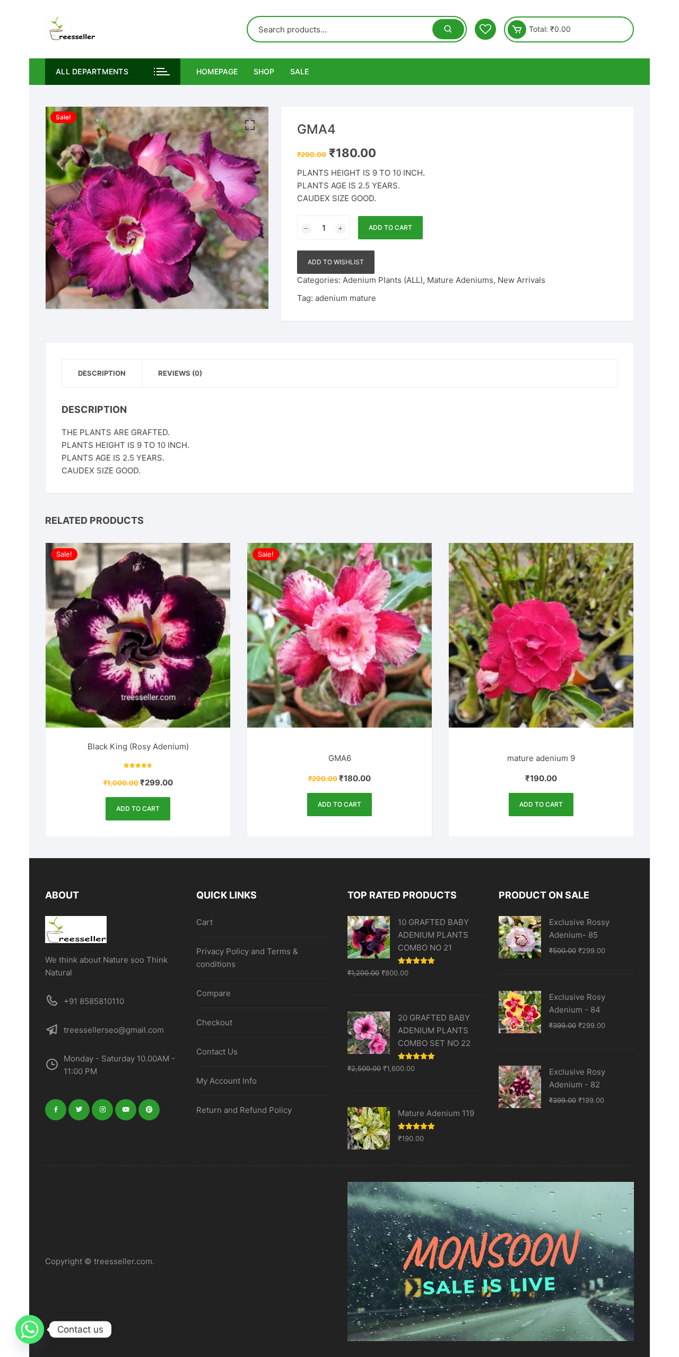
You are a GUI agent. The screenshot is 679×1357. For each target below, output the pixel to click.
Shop (264, 71)
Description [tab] (102, 373)
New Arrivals (521, 280)
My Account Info (226, 1081)
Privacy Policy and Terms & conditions (247, 957)
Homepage (217, 71)
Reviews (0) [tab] (180, 373)
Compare (213, 993)
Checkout (214, 1022)
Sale (299, 71)
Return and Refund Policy (244, 1110)
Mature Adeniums (460, 280)
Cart (204, 922)
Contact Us (217, 1052)
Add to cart (390, 227)
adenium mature (345, 298)
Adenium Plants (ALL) (383, 280)
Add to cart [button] (138, 809)
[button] (250, 125)
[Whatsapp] (29, 1329)
